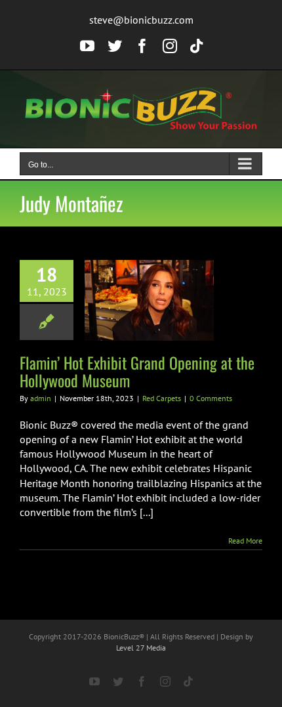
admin (40, 398)
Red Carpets (161, 398)
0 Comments (211, 398)
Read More (245, 541)
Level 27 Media (141, 648)
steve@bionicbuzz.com (141, 19)
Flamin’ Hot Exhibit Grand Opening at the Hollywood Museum (137, 371)
